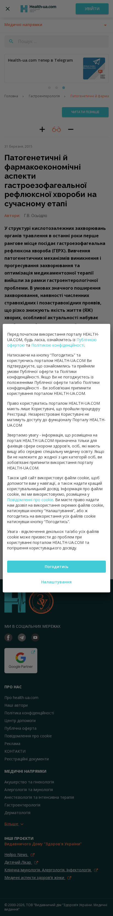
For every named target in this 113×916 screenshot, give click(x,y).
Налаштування (56, 581)
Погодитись (56, 566)
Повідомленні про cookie (30, 499)
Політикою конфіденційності (57, 345)
